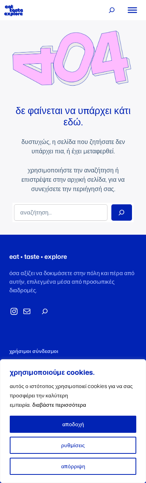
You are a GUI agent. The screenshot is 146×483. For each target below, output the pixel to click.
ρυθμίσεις (73, 445)
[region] (73, 421)
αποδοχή (73, 424)
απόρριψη (73, 466)
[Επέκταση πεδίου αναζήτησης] (112, 10)
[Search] (121, 212)
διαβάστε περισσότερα (59, 404)
